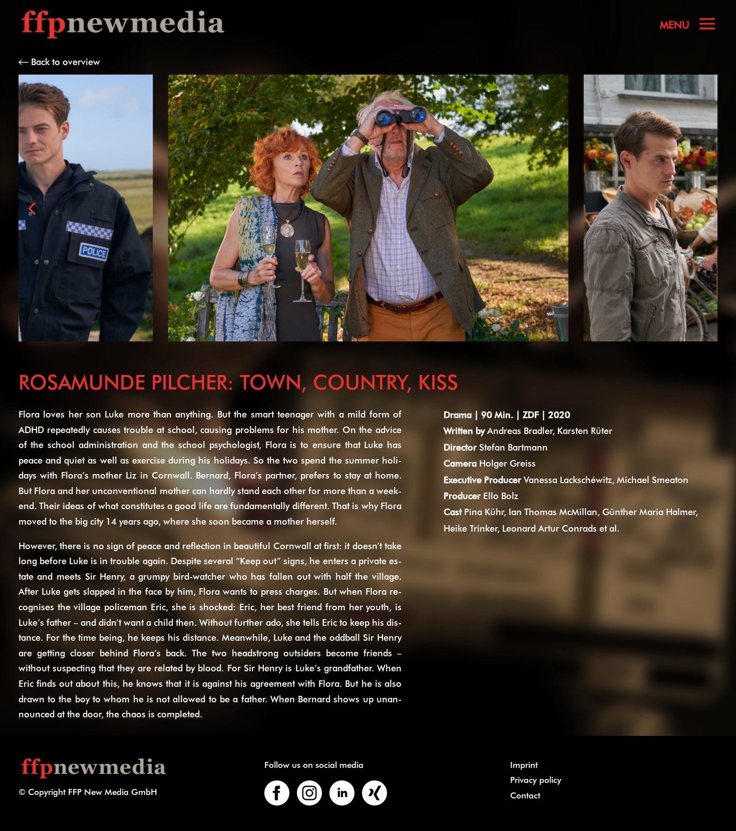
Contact (525, 794)
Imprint (524, 764)
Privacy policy (535, 779)
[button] (32, 208)
